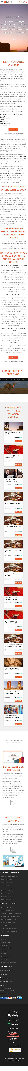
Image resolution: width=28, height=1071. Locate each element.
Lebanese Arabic (20, 173)
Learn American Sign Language (9, 876)
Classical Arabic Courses (12, 182)
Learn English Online (6, 879)
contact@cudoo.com (6, 981)
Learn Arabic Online (6, 885)
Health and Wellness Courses (8, 919)
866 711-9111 (4, 977)
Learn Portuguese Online (7, 899)
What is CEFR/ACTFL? (7, 948)
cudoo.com (13, 1036)
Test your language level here (13, 742)
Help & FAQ (4, 954)
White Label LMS (5, 942)
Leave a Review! (5, 957)
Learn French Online (6, 882)
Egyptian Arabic (9, 173)
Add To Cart (18, 440)
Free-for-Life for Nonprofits (8, 962)
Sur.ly (16, 1039)
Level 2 (18, 146)
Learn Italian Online (6, 894)
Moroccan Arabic (7, 175)
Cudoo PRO (4, 945)
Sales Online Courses (6, 925)
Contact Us (4, 959)
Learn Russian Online (6, 888)
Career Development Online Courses (10, 916)
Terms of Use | (10, 1060)
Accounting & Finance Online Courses (11, 913)
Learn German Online (6, 891)
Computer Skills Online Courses (9, 931)
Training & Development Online (9, 928)
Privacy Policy (17, 1060)
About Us (3, 939)
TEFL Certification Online (7, 910)
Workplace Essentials (6, 907)
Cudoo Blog (4, 951)
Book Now (12, 129)
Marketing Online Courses (8, 922)
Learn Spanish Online (6, 896)
